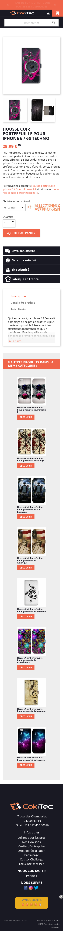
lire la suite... (15, 341)
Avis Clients (32, 899)
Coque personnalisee (31, 864)
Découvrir (26, 417)
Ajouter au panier (21, 233)
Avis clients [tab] (18, 309)
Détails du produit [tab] (22, 302)
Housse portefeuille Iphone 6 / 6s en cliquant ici (29, 187)
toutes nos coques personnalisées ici (31, 190)
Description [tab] (18, 296)
